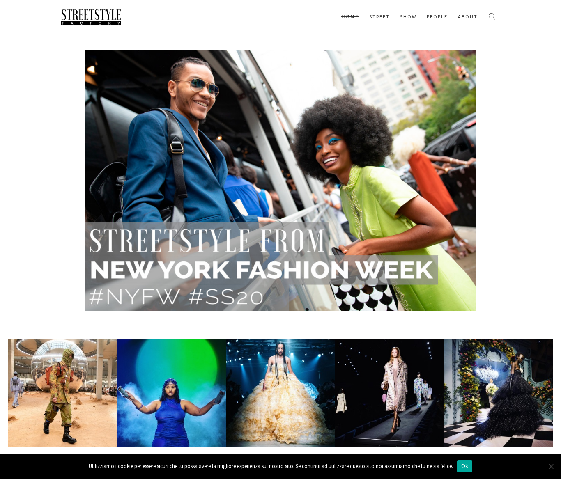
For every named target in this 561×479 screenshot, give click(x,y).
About (468, 17)
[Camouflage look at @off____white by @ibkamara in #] (62, 393)
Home (350, 16)
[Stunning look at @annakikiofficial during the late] (280, 393)
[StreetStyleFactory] (91, 16)
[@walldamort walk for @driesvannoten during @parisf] (389, 393)
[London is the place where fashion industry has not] (171, 393)
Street (379, 17)
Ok (465, 466)
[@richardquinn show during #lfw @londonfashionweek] (498, 393)
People (437, 17)
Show (408, 17)
